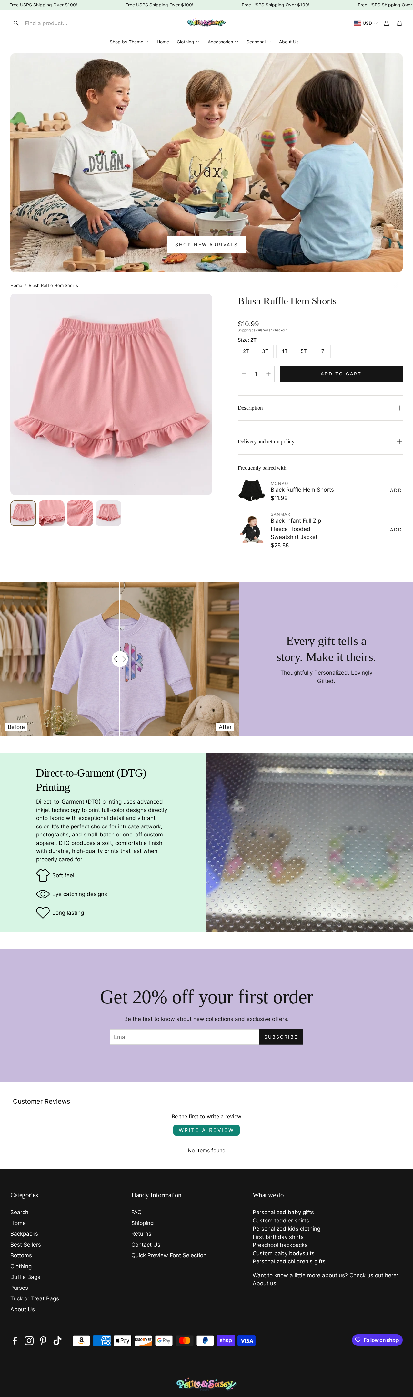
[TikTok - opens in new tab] (57, 1340)
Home (16, 285)
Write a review (206, 1130)
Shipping (244, 330)
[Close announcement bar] (406, 5)
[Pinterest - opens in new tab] (43, 1340)
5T (304, 351)
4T (284, 351)
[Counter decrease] (244, 374)
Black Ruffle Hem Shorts (302, 489)
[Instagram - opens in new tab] (29, 1340)
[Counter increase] (268, 374)
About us (264, 1283)
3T (265, 351)
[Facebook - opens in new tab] (14, 1340)
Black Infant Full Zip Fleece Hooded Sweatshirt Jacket (296, 528)
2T (246, 351)
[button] (63, 23)
